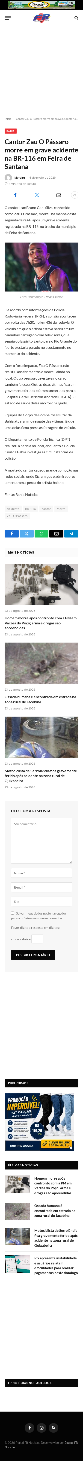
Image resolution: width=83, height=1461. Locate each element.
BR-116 (30, 509)
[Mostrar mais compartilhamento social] (74, 195)
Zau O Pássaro (17, 516)
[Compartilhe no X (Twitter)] (36, 195)
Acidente (13, 509)
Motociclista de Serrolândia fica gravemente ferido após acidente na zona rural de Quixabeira (41, 776)
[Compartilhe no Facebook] (15, 195)
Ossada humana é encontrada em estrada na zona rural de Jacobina (54, 1211)
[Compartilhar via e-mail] (58, 195)
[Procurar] (76, 18)
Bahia (10, 131)
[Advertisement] (41, 71)
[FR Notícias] (41, 17)
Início (8, 118)
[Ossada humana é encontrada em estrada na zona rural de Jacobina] (41, 663)
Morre (61, 509)
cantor (46, 509)
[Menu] (8, 18)
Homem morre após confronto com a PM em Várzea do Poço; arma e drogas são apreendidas (41, 623)
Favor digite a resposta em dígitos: (35, 927)
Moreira (20, 178)
